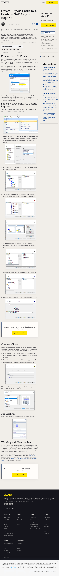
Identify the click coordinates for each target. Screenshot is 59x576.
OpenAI (18, 555)
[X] (7, 504)
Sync (18, 517)
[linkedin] (5, 504)
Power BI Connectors (8, 533)
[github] (10, 504)
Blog (5, 548)
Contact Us (46, 533)
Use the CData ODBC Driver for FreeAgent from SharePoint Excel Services (50, 109)
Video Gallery (7, 557)
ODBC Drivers (7, 517)
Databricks (19, 546)
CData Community (8, 543)
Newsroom (46, 522)
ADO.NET (6, 522)
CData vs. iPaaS (34, 526)
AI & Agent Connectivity (36, 522)
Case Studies (7, 546)
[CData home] (6, 2)
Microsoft (19, 550)
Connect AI (19, 519)
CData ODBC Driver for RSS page (19, 458)
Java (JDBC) (6, 519)
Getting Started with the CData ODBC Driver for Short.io (49, 69)
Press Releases (47, 519)
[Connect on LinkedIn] (37, 24)
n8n (18, 552)
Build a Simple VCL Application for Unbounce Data (49, 93)
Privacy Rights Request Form (12, 569)
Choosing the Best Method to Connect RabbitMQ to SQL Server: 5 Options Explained (50, 75)
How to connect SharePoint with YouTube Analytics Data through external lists (50, 80)
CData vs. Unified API (35, 528)
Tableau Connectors (8, 535)
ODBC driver (32, 455)
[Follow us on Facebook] (32, 24)
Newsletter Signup (8, 552)
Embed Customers (34, 524)
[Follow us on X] (34, 24)
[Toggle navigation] (14, 2)
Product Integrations (35, 519)
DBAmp (19, 524)
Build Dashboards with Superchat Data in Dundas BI (50, 104)
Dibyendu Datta (10, 23)
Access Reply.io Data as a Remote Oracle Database (49, 114)
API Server (6, 526)
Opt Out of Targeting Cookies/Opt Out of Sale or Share (45, 571)
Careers (45, 531)
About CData (47, 517)
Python (5, 524)
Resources (6, 550)
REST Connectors (8, 528)
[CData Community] (12, 504)
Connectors (33, 517)
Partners (45, 528)
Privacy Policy (13, 567)
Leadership (46, 526)
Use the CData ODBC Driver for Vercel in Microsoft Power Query (50, 99)
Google (18, 548)
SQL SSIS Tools (20, 522)
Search (43, 2)
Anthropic (19, 543)
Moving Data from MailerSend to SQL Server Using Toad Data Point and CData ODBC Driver (50, 87)
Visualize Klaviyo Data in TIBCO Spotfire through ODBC (49, 119)
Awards (45, 524)
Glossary (6, 555)
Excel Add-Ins (7, 531)
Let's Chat (50, 2)
